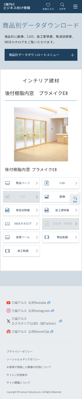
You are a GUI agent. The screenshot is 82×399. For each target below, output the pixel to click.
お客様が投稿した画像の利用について (29, 367)
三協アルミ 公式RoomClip (30, 331)
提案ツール (23, 237)
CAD (62, 183)
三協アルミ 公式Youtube (29, 302)
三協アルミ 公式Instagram (31, 310)
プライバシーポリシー (20, 351)
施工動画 (23, 251)
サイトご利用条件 (17, 375)
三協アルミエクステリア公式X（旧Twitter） (35, 321)
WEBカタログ (22, 223)
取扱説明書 (23, 210)
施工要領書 (62, 210)
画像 (62, 197)
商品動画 (62, 237)
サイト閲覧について (18, 382)
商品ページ (23, 183)
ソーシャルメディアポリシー (23, 359)
